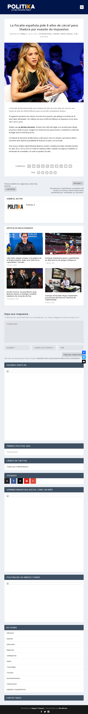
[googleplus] (33, 481)
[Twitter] (84, 357)
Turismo (10, 673)
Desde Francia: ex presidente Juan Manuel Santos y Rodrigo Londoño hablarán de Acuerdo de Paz (22, 294)
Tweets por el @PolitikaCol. (18, 467)
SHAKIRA (56, 34)
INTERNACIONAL (45, 34)
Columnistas (12, 684)
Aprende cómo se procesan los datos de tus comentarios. (58, 358)
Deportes (10, 650)
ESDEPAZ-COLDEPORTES (16, 689)
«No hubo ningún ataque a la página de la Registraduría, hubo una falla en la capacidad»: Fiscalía (24, 260)
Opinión (10, 639)
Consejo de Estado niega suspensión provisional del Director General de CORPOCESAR (61, 297)
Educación (11, 644)
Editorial (10, 633)
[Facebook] (13, 481)
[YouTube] (26, 481)
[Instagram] (20, 481)
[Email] (84, 361)
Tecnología (11, 667)
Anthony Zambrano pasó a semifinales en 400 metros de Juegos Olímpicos (62, 259)
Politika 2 (23, 34)
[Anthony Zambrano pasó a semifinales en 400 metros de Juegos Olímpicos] (63, 244)
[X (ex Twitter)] (7, 481)
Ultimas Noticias (66, 34)
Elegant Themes (38, 708)
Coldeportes (11, 656)
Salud (9, 661)
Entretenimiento (13, 678)
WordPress (63, 708)
